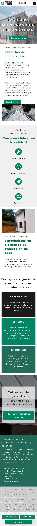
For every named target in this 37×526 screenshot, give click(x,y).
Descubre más (18, 38)
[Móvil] (25, 3)
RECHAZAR (27, 517)
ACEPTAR (18, 522)
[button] (34, 3)
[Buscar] (19, 3)
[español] (22, 3)
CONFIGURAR (10, 517)
